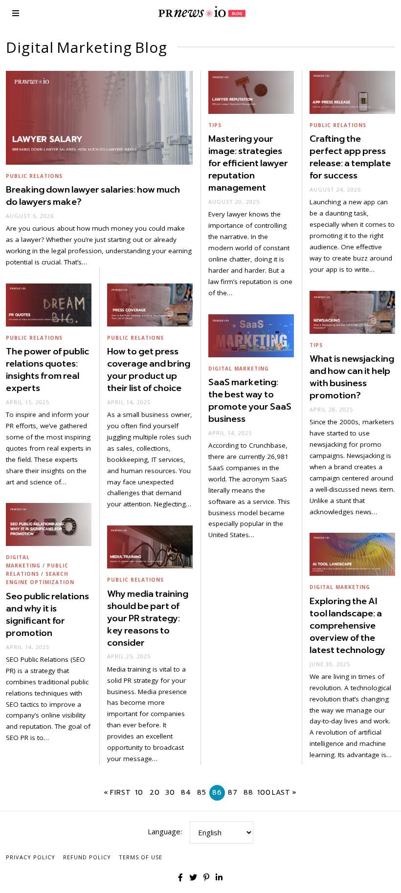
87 (233, 792)
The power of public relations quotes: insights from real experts (47, 370)
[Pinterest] (206, 877)
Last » (284, 792)
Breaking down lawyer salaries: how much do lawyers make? (93, 196)
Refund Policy (87, 857)
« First (117, 792)
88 (248, 792)
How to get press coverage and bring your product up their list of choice (148, 370)
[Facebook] (180, 877)
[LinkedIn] (219, 877)
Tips (215, 125)
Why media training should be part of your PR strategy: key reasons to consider (147, 618)
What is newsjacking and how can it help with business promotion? (352, 377)
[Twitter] (193, 877)
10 (139, 792)
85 (201, 792)
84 (186, 792)
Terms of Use (140, 857)
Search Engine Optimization (40, 578)
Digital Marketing (238, 368)
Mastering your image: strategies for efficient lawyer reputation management (248, 163)
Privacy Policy (30, 857)
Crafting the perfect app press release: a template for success (350, 157)
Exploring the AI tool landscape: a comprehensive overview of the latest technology (347, 625)
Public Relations (34, 176)
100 (264, 792)
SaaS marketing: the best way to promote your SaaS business (249, 400)
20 (155, 792)
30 (170, 792)
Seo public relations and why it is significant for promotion (47, 614)
